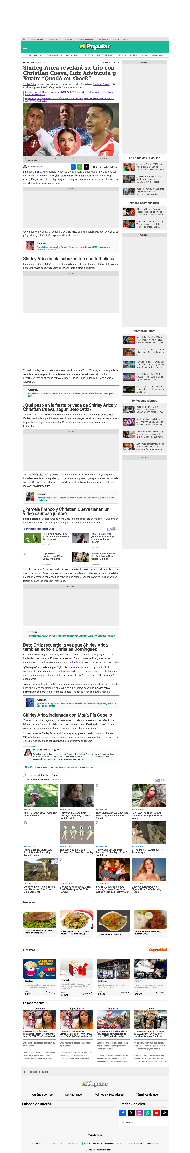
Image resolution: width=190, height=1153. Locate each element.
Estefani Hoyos (35, 166)
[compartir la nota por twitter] (86, 167)
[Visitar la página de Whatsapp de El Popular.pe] (147, 1113)
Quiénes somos (42, 1094)
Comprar (51, 992)
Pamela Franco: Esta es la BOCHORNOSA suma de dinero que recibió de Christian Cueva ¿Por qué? (70, 394)
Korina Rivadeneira (120, 39)
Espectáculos (54, 55)
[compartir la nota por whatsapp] (80, 167)
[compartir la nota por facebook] (73, 167)
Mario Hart (68, 39)
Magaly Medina (37, 39)
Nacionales (43, 62)
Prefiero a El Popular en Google (44, 775)
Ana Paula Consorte (86, 39)
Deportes (88, 55)
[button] (25, 47)
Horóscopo (103, 39)
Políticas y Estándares (109, 1094)
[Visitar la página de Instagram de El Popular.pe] (139, 1113)
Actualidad (72, 55)
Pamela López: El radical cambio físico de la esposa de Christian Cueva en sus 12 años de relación (76, 499)
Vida (144, 55)
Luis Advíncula (71, 767)
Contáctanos (73, 1094)
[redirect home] (95, 1084)
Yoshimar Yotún (86, 767)
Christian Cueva (101, 84)
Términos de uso (147, 1094)
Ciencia (122, 55)
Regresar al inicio (38, 1071)
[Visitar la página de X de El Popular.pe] (131, 1113)
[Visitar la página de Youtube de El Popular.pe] (156, 1113)
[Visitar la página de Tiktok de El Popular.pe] (164, 1113)
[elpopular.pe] (95, 50)
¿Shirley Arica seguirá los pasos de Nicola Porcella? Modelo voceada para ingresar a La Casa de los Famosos (76, 704)
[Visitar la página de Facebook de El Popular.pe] (122, 1113)
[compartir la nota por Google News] (104, 167)
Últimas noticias (33, 55)
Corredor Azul (53, 39)
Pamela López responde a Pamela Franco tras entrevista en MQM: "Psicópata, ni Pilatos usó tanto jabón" (73, 248)
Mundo (134, 55)
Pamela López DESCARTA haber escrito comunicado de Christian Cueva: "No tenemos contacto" (71, 636)
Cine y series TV (105, 55)
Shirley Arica (29, 84)
